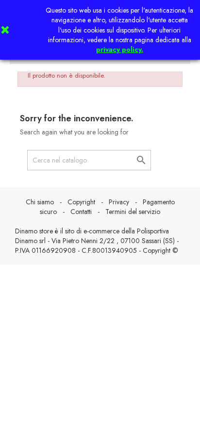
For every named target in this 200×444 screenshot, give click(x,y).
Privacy (119, 202)
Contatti (81, 211)
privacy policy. (119, 49)
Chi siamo (40, 202)
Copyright (81, 202)
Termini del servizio (132, 211)
